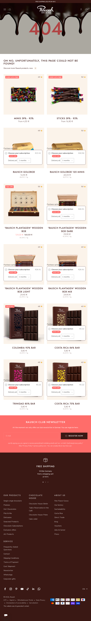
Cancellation (33, 603)
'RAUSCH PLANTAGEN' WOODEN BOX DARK (67, 229)
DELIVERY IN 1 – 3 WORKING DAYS (45, 2)
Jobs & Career (59, 530)
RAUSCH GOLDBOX (24, 172)
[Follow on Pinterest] (16, 588)
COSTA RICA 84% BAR (67, 347)
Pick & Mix (8, 513)
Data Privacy (40, 600)
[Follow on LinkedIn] (33, 588)
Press (56, 534)
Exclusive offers (10, 530)
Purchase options (10, 148)
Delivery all (13, 160)
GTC (5, 600)
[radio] (6, 153)
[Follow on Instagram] (10, 588)
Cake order (33, 519)
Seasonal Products (11, 521)
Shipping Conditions (11, 558)
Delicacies (8, 517)
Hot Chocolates (10, 509)
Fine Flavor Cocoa (61, 501)
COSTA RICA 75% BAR (67, 403)
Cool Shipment (9, 566)
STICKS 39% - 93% (67, 118)
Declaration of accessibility (16, 603)
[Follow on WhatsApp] (39, 588)
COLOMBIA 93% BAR (24, 347)
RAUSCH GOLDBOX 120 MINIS (67, 172)
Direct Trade (59, 517)
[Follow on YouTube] (22, 588)
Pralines (7, 505)
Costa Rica (58, 513)
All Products (9, 534)
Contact (7, 554)
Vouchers (58, 526)
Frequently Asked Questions (11, 548)
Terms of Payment (11, 562)
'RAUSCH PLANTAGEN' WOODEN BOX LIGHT (24, 290)
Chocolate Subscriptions (13, 526)
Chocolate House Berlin (38, 503)
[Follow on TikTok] (27, 588)
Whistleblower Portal (25, 600)
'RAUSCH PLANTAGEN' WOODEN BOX (24, 229)
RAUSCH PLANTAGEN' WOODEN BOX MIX (67, 290)
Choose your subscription (19, 154)
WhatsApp (8, 574)
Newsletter (8, 570)
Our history (58, 505)
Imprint (12, 600)
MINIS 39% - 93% (24, 118)
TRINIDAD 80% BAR (24, 403)
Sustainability (59, 509)
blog (56, 521)
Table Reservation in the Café (39, 509)
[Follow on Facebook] (5, 588)
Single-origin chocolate (13, 501)
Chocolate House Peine (38, 515)
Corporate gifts (10, 579)
